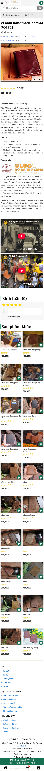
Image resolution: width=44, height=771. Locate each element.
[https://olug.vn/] (3, 15)
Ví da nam (5, 515)
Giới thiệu (6, 671)
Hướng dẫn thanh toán (11, 728)
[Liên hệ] (38, 768)
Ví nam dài (5, 548)
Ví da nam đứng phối (9, 383)
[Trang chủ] (5, 768)
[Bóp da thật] (11, 603)
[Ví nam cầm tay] (33, 504)
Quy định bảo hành (10, 703)
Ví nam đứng (8, 40)
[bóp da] (33, 537)
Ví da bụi (26, 614)
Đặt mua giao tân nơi (22, 761)
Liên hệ (5, 686)
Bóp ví (20, 37)
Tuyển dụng (7, 682)
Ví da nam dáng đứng (9, 449)
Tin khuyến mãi (8, 679)
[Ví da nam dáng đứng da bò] (11, 405)
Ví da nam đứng (29, 416)
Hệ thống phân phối (10, 720)
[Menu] (16, 768)
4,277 (20, 40)
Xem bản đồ (22, 746)
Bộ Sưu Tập (8, 37)
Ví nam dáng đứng (30, 648)
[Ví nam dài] (11, 537)
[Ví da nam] (11, 504)
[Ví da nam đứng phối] (11, 372)
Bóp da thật (5, 614)
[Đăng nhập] (41, 3)
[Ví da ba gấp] (11, 570)
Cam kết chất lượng (10, 696)
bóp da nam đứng (8, 482)
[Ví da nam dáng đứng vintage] (33, 372)
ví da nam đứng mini (9, 350)
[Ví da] (33, 471)
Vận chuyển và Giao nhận (12, 707)
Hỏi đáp (6, 675)
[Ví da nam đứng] (33, 405)
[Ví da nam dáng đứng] (11, 438)
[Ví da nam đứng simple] (33, 339)
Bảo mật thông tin (9, 699)
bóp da (25, 548)
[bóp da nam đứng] (11, 471)
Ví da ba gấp (6, 581)
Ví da (25, 482)
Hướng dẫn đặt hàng (10, 724)
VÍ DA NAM (31, 37)
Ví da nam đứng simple (32, 350)
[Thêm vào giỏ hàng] (19, 345)
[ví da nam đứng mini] (11, 339)
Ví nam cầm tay (29, 515)
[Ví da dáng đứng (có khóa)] (33, 438)
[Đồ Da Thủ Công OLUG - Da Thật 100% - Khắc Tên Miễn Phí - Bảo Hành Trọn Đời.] (12, 3)
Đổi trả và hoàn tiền (10, 711)
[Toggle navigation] (2, 3)
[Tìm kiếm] (40, 8)
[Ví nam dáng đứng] (33, 637)
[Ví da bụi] (33, 603)
